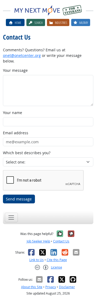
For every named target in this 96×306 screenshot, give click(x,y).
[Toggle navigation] (11, 217)
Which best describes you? (26, 152)
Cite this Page (57, 260)
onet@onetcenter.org (22, 55)
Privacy (50, 287)
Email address (15, 132)
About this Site (31, 287)
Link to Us (36, 260)
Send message (19, 199)
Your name (12, 112)
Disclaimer (67, 287)
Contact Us (61, 241)
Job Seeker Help (38, 241)
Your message (15, 70)
